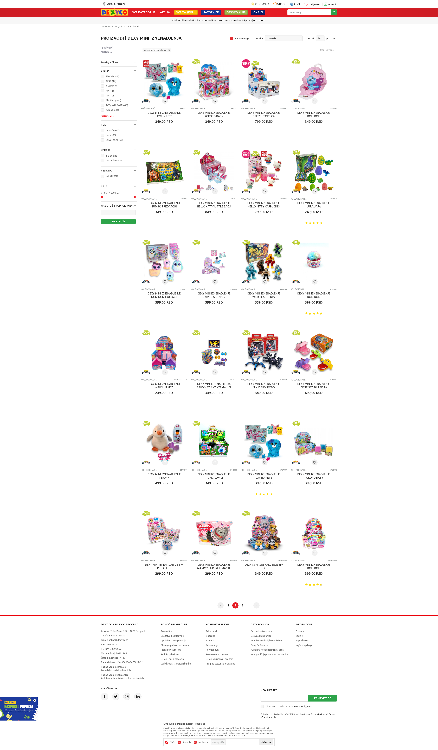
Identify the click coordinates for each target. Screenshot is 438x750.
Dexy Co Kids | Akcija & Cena (114, 26)
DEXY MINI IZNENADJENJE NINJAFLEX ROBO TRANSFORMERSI (263, 387)
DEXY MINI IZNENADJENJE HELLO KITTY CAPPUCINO (263, 204)
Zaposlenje (302, 640)
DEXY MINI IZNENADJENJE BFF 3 (264, 566)
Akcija (165, 12)
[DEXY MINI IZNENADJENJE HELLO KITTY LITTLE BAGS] (214, 172)
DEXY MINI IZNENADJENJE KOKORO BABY (213, 114)
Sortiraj (259, 38)
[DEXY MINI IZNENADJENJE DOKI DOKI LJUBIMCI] (164, 262)
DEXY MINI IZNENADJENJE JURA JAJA (313, 204)
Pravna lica (166, 631)
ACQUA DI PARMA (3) (117, 105)
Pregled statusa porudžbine (220, 663)
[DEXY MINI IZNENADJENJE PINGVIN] (164, 443)
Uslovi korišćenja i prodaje (219, 659)
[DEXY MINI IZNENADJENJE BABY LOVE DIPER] (214, 262)
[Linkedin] (137, 696)
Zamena (210, 640)
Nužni (173, 742)
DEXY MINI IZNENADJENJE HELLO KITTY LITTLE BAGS (214, 204)
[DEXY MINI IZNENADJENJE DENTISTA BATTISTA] (313, 352)
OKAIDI (258, 12)
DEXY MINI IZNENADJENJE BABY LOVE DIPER (213, 295)
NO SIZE (112, 176)
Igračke (107, 47)
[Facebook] (104, 696)
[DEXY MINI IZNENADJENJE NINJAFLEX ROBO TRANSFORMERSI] (264, 352)
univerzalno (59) (114, 140)
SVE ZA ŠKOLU (186, 12)
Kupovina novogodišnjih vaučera (268, 649)
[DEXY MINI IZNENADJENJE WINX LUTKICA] (164, 352)
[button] (119, 62)
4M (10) (110, 95)
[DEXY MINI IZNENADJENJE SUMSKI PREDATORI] (164, 172)
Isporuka (210, 636)
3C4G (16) (111, 81)
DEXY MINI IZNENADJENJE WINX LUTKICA (164, 385)
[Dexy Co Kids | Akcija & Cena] (114, 12)
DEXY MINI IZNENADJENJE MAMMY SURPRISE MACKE (214, 566)
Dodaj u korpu (166, 141)
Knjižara (106, 52)
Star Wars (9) (112, 76)
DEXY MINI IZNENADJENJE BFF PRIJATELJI (164, 566)
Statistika (187, 742)
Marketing (203, 742)
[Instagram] (126, 696)
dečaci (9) (111, 135)
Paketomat (211, 631)
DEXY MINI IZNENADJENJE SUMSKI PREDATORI (164, 204)
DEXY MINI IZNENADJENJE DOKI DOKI (313, 114)
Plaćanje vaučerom (171, 649)
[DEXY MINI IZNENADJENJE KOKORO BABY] (214, 81)
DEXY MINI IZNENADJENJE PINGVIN (164, 476)
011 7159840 (118, 635)
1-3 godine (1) (113, 155)
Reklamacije (212, 645)
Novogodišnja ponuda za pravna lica (269, 654)
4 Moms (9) (111, 86)
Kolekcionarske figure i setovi (199, 108)
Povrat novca (213, 649)
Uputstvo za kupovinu (172, 636)
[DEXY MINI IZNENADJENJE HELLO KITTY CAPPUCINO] (264, 172)
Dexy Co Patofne (259, 645)
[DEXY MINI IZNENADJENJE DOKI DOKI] (313, 81)
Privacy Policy (317, 714)
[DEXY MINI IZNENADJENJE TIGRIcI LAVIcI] (214, 443)
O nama (300, 631)
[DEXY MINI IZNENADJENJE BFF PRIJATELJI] (164, 533)
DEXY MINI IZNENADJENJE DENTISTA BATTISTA (313, 385)
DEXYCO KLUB (236, 12)
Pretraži (118, 221)
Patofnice (211, 12)
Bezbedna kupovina (261, 631)
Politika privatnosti (170, 654)
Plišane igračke (149, 108)
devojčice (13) (113, 130)
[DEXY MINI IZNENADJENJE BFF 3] (264, 533)
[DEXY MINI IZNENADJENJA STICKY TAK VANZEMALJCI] (214, 352)
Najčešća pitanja (304, 645)
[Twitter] (115, 696)
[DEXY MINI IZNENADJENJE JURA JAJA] (313, 172)
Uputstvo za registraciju (173, 640)
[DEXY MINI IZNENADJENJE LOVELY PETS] (164, 81)
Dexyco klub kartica (261, 636)
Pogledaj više (232, 20)
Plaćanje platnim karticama (175, 645)
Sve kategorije (144, 12)
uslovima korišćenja (301, 706)
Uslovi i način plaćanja (172, 659)
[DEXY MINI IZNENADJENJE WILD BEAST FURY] (264, 262)
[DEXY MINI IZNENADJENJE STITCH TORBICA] (264, 81)
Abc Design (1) (113, 100)
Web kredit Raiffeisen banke (176, 663)
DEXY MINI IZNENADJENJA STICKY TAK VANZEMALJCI (214, 385)
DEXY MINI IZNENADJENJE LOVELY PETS (164, 114)
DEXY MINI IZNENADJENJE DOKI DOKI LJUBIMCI (164, 295)
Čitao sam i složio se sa (289, 706)
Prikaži (311, 38)
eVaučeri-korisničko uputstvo (266, 640)
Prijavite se (322, 698)
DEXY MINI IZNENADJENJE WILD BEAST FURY (263, 295)
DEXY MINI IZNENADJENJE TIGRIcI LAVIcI (213, 476)
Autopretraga (242, 38)
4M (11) (110, 90)
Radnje (299, 636)
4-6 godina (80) (114, 160)
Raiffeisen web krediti (212, 20)
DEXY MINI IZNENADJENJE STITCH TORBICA (263, 114)
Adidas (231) (112, 110)
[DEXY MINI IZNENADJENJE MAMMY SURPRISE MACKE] (214, 533)
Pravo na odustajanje (217, 654)
